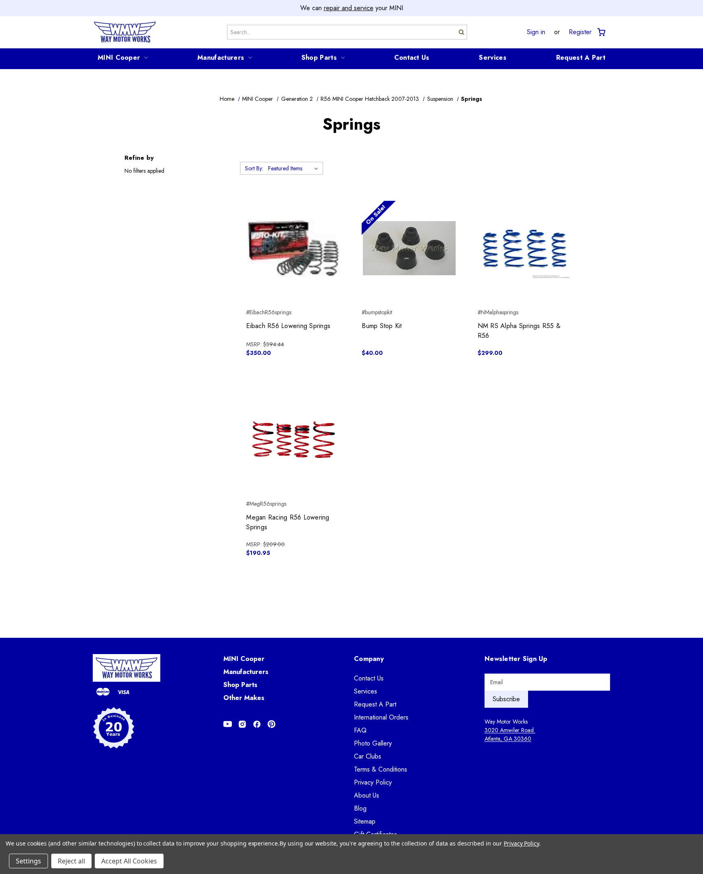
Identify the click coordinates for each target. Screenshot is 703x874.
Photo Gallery (373, 743)
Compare (291, 248)
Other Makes (243, 697)
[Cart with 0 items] (601, 32)
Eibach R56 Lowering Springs (288, 325)
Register (580, 32)
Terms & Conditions (380, 769)
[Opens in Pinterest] (271, 724)
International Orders (381, 717)
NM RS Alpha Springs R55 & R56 (519, 330)
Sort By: (254, 168)
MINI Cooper (119, 57)
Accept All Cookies (129, 861)
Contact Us (412, 57)
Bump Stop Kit (382, 325)
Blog (360, 808)
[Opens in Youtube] (227, 724)
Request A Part (580, 57)
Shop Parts (319, 57)
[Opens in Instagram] (242, 724)
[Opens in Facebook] (257, 724)
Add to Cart (293, 263)
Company (369, 658)
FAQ (360, 730)
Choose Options (525, 263)
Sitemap (365, 821)
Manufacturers (220, 57)
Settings (28, 861)
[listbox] (295, 168)
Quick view (293, 234)
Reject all (71, 861)
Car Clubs (367, 756)
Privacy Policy (373, 782)
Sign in (536, 32)
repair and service (348, 8)
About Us (366, 795)
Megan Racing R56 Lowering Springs (287, 522)
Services (492, 57)
